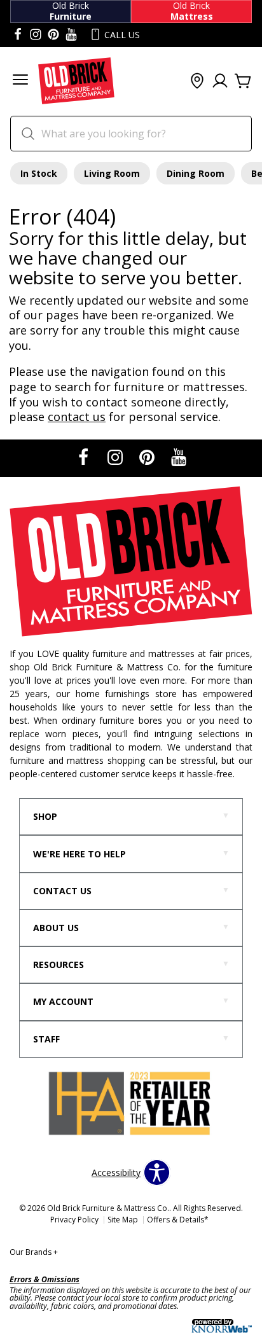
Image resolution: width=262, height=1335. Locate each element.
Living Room (112, 173)
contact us (77, 416)
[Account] (220, 81)
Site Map (122, 1219)
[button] (20, 81)
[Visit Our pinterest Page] (53, 35)
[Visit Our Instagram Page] (116, 457)
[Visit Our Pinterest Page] (148, 457)
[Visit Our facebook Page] (17, 35)
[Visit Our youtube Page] (71, 35)
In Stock (38, 173)
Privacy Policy (74, 1219)
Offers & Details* (178, 1219)
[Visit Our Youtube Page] (179, 457)
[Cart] (243, 81)
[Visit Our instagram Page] (35, 35)
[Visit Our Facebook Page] (84, 457)
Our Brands (34, 1252)
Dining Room (195, 173)
